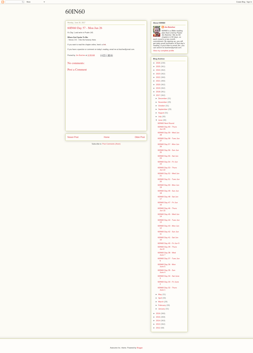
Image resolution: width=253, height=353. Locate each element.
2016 (158, 313)
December (162, 98)
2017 (158, 95)
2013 (158, 324)
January (162, 309)
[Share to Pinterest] (111, 55)
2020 (158, 84)
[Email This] (101, 55)
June (160, 120)
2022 (158, 77)
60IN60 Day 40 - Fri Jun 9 (168, 243)
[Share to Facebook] (109, 55)
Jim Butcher (169, 27)
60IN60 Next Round (166, 123)
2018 (158, 92)
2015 (158, 317)
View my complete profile (163, 51)
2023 (158, 74)
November (162, 102)
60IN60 (75, 11)
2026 (158, 63)
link (104, 45)
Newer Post (72, 137)
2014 (158, 320)
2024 (158, 70)
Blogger (139, 348)
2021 (158, 81)
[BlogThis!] (104, 55)
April (160, 298)
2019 (158, 88)
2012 (158, 328)
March (161, 302)
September (163, 109)
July (160, 116)
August (161, 113)
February (162, 305)
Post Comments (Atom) (111, 144)
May (160, 294)
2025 (158, 66)
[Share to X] (106, 55)
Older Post (140, 137)
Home (107, 137)
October (162, 106)
